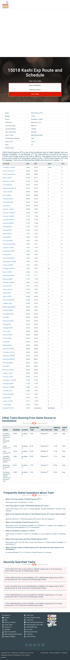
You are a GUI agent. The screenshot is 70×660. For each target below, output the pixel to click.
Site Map (7, 629)
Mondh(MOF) (7, 237)
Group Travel (8, 624)
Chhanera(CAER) (8, 349)
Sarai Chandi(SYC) (9, 258)
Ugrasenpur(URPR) (9, 251)
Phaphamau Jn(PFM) (9, 261)
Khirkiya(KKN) (7, 345)
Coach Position (30, 636)
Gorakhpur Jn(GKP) (9, 167)
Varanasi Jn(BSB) (8, 216)
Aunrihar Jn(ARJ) (8, 209)
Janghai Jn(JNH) (8, 247)
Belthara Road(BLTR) (9, 188)
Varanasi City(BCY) (9, 213)
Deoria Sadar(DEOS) (9, 174)
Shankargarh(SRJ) (8, 275)
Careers (6, 617)
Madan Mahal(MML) (9, 307)
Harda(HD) (6, 342)
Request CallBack (9, 636)
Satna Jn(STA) (7, 289)
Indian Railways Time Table (34, 624)
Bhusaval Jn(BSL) (8, 370)
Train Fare (29, 634)
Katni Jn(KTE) (7, 296)
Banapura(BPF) (8, 335)
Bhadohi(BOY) (7, 233)
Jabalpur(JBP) (7, 303)
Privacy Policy (44, 652)
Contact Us (7, 627)
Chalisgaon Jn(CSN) (9, 380)
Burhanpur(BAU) (8, 363)
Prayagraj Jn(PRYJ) (9, 268)
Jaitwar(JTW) (7, 286)
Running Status (35, 90)
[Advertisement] (35, 12)
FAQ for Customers (10, 631)
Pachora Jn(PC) (8, 376)
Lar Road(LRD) (7, 185)
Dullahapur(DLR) (8, 199)
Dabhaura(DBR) (8, 279)
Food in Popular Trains (32, 617)
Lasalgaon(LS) (7, 390)
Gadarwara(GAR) (8, 321)
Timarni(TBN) (7, 338)
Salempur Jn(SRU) (9, 181)
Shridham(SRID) (8, 310)
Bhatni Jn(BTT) (8, 178)
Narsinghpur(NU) (8, 314)
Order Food (29, 615)
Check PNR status (31, 627)
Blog (5, 620)
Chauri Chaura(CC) (9, 171)
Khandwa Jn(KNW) (9, 356)
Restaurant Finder (31, 631)
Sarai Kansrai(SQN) (9, 244)
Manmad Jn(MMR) (9, 387)
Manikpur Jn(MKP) (9, 282)
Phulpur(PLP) (7, 254)
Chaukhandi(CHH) (8, 219)
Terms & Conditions (55, 652)
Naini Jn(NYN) (7, 272)
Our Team (28, 629)
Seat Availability (35, 85)
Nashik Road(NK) (8, 394)
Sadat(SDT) (6, 206)
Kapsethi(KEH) (7, 226)
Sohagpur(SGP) (8, 328)
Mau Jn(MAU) (7, 195)
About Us (7, 615)
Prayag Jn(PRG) (8, 265)
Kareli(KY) (6, 317)
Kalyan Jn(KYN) (8, 401)
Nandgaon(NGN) (8, 383)
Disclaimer (64, 652)
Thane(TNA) (7, 404)
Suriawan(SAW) (8, 240)
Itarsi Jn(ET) (7, 331)
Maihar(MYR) (7, 293)
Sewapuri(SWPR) (8, 223)
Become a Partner (10, 622)
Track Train (29, 620)
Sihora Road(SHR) (8, 300)
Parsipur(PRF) (7, 230)
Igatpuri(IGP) (7, 397)
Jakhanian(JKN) (8, 202)
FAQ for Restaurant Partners (13, 634)
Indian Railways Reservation (34, 622)
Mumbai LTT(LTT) (8, 408)
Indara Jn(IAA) (7, 192)
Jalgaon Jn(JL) (8, 373)
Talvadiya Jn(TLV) (8, 352)
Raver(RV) (6, 366)
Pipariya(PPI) (7, 324)
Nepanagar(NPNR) (9, 359)
